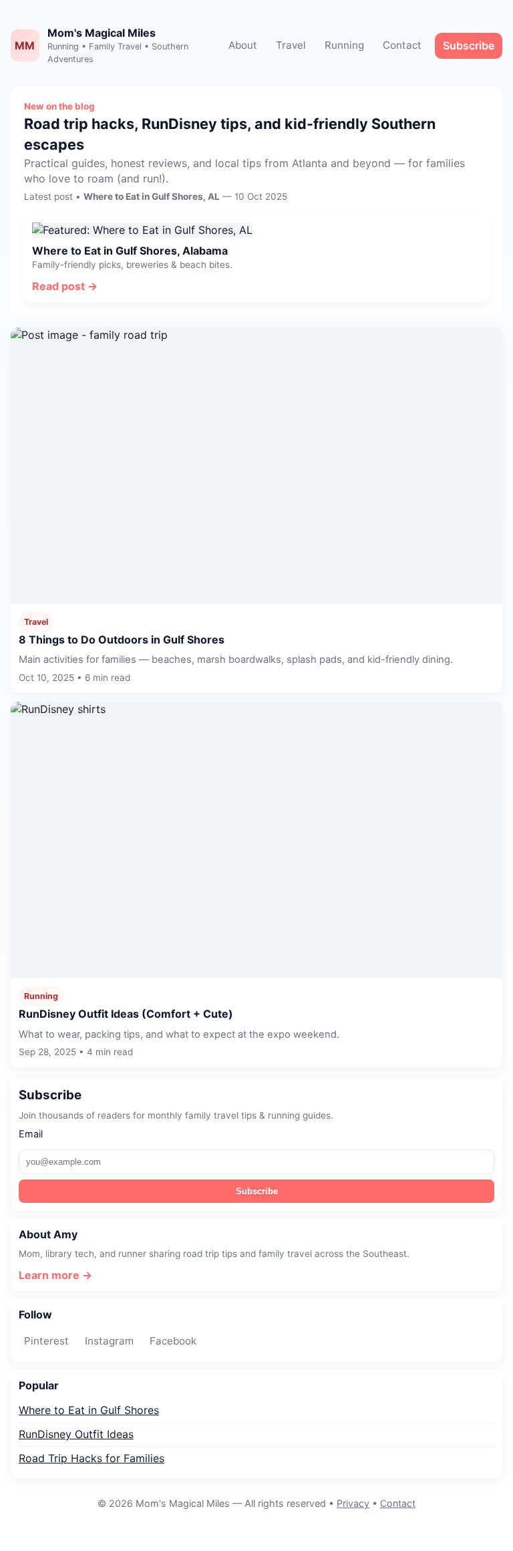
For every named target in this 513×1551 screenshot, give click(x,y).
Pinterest (46, 1340)
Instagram (109, 1340)
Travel (291, 45)
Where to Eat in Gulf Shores (89, 1410)
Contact (402, 45)
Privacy (353, 1503)
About (242, 45)
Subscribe (468, 45)
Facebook (173, 1340)
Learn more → (55, 1275)
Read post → (65, 286)
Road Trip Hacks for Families (91, 1458)
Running (344, 45)
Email (31, 1133)
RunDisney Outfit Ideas (76, 1434)
